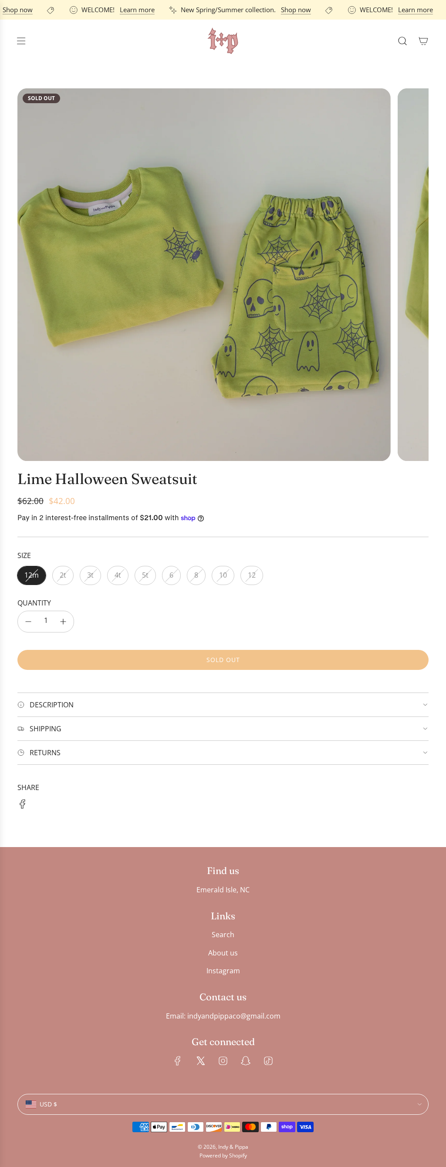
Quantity (34, 603)
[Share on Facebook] (22, 806)
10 (223, 575)
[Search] (402, 40)
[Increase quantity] (63, 621)
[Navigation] (20, 40)
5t (145, 575)
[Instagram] (223, 1060)
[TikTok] (268, 1060)
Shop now (289, 9)
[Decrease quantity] (28, 621)
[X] (200, 1060)
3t (90, 575)
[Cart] (423, 40)
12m (31, 575)
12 (252, 575)
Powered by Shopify (223, 1155)
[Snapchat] (245, 1060)
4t (118, 575)
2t (63, 575)
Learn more (129, 9)
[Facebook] (177, 1060)
